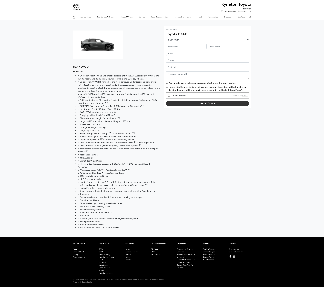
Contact (241, 16)
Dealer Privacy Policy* (231, 89)
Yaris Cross (103, 265)
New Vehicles (85, 16)
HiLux (127, 249)
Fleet (200, 16)
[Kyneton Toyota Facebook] (231, 256)
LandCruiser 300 (106, 273)
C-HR (101, 259)
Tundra (128, 254)
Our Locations (230, 11)
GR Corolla (155, 254)
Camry (75, 254)
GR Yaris (154, 249)
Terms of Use (138, 279)
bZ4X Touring (104, 254)
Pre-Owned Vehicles (106, 16)
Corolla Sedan (79, 257)
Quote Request (183, 262)
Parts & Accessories (159, 16)
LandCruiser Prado (106, 257)
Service (142, 16)
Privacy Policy (127, 279)
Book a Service (209, 249)
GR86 (153, 251)
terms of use (198, 86)
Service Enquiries (210, 251)
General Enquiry (235, 251)
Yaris (75, 249)
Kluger (101, 270)
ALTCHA (245, 95)
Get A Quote (207, 103)
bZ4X (101, 251)
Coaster (128, 259)
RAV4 (101, 249)
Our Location (234, 249)
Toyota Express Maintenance (209, 258)
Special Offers (127, 16)
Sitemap (118, 279)
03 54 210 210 (245, 11)
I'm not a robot (178, 95)
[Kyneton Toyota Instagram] (234, 256)
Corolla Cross (104, 267)
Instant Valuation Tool (186, 259)
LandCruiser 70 (131, 251)
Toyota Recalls (209, 254)
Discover (228, 16)
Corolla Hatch (78, 251)
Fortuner (102, 262)
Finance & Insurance (182, 16)
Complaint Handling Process (154, 279)
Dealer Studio (87, 282)
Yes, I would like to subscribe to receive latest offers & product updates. (203, 82)
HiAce (127, 257)
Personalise (213, 16)
